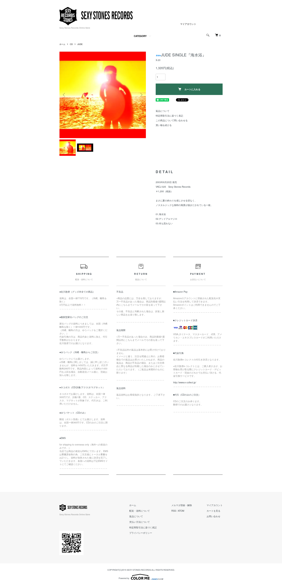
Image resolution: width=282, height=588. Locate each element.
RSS (173, 510)
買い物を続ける (164, 125)
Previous (64, 94)
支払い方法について (139, 521)
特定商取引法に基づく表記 (169, 115)
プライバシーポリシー (140, 532)
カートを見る (213, 510)
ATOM (181, 510)
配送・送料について (139, 510)
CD (71, 44)
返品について (162, 110)
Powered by (124, 578)
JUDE (80, 44)
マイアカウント (188, 24)
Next (141, 94)
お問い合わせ (213, 516)
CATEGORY (140, 36)
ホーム (62, 44)
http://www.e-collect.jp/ (184, 382)
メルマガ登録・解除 (181, 505)
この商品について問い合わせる (172, 120)
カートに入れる (192, 89)
